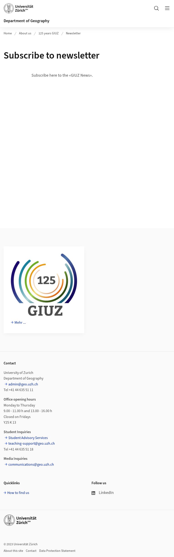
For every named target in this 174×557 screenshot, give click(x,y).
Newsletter (73, 33)
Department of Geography (26, 21)
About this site (13, 551)
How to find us (18, 492)
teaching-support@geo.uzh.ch (31, 443)
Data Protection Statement (57, 551)
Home (8, 33)
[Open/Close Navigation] (167, 8)
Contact (31, 551)
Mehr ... (20, 322)
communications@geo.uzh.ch (31, 464)
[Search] (156, 8)
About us (25, 33)
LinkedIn (106, 493)
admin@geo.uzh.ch (23, 384)
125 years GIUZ (49, 33)
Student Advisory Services (28, 437)
